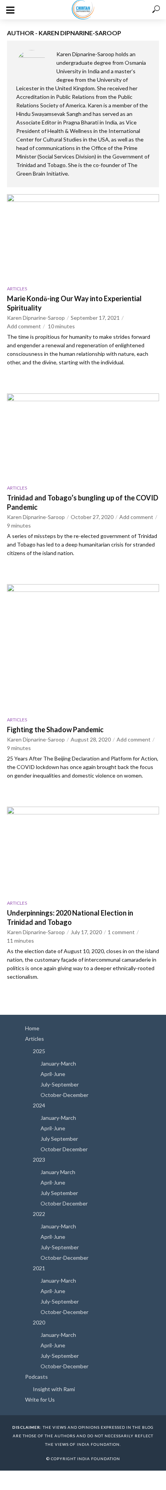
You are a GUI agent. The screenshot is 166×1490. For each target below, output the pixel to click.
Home (32, 1028)
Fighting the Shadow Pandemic (55, 729)
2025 (39, 1051)
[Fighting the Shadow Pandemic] (83, 647)
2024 (39, 1105)
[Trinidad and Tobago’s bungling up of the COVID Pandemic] (83, 436)
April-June (53, 1074)
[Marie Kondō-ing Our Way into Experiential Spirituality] (83, 237)
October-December (64, 1095)
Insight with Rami (54, 1389)
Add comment (24, 326)
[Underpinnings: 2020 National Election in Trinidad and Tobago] (83, 850)
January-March (58, 1063)
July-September (60, 1084)
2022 (39, 1214)
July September (59, 1138)
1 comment (121, 932)
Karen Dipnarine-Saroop (36, 317)
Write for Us (40, 1399)
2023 (39, 1159)
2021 (39, 1268)
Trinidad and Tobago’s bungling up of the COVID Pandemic (82, 502)
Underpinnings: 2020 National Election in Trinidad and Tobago (70, 917)
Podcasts (36, 1376)
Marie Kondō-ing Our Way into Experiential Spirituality (74, 303)
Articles (17, 288)
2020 (39, 1322)
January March (58, 1172)
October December (64, 1149)
